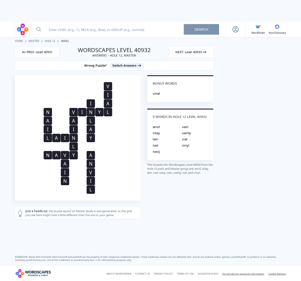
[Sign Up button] (235, 29)
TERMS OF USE (185, 273)
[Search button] (38, 29)
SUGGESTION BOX (208, 273)
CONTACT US (142, 273)
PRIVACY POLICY (163, 273)
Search (201, 29)
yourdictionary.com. (36, 260)
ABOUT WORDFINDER (118, 273)
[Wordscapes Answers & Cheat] (22, 29)
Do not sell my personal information (243, 273)
